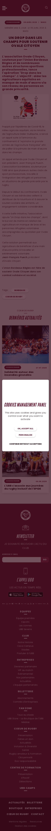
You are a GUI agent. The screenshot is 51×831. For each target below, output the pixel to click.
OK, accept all (25, 429)
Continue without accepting (25, 444)
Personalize (25, 435)
